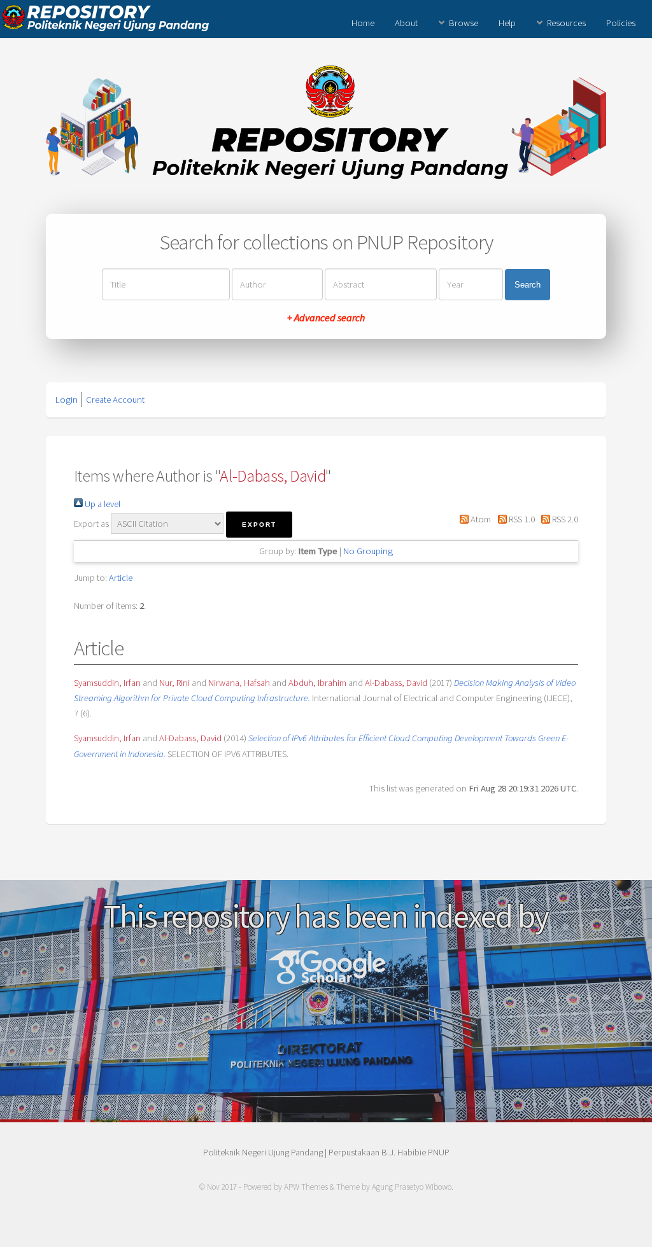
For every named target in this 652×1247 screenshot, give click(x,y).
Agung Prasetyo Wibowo (411, 1186)
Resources (566, 23)
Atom (480, 519)
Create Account (115, 399)
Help (507, 23)
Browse (463, 23)
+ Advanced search (326, 317)
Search (527, 284)
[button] (259, 525)
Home (362, 23)
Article (120, 577)
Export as (91, 523)
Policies (620, 23)
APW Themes (306, 1186)
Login (66, 399)
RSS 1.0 (520, 519)
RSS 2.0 (564, 519)
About (406, 23)
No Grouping (368, 551)
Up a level (101, 504)
